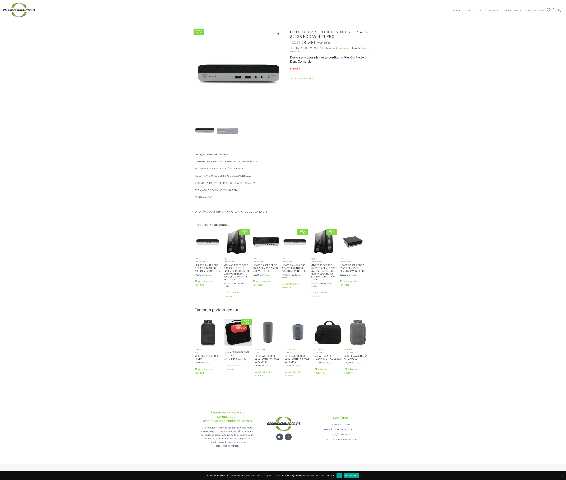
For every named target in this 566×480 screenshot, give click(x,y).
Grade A (364, 48)
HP (298, 52)
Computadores (342, 48)
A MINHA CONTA (535, 10)
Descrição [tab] (199, 154)
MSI (226, 258)
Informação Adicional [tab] (217, 154)
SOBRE (469, 10)
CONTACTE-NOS (512, 10)
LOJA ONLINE (488, 10)
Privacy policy (351, 475)
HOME (457, 10)
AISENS (198, 349)
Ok (339, 475)
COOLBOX (260, 349)
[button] (470, 10)
